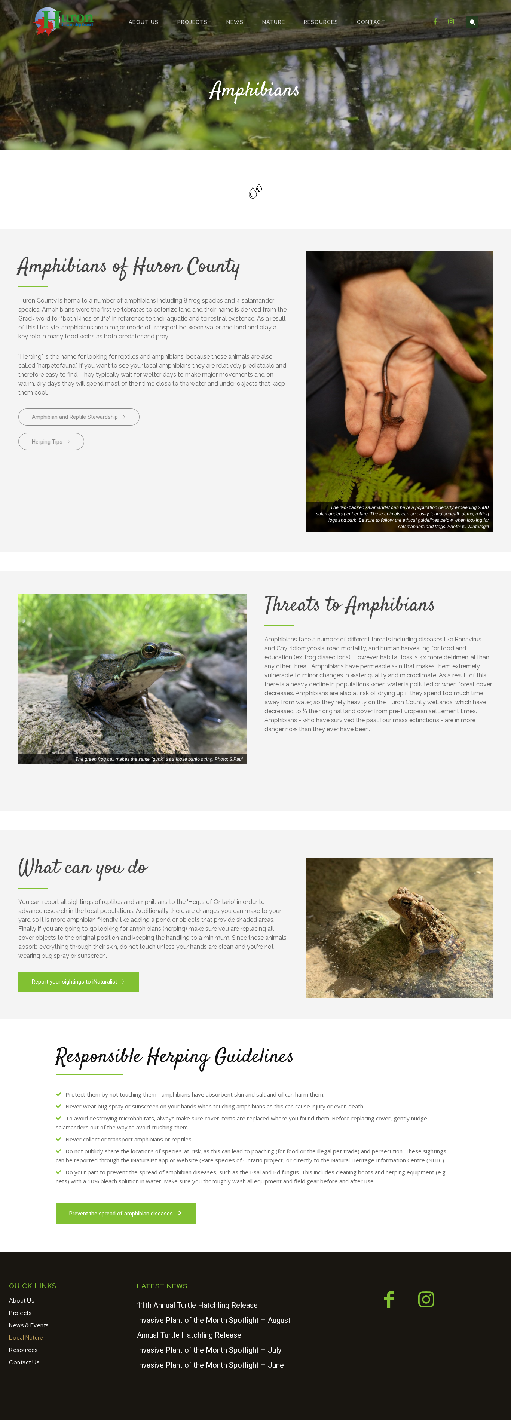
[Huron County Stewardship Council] (64, 22)
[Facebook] (435, 22)
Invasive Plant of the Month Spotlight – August (214, 1320)
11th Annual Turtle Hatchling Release (197, 1305)
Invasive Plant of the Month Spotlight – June (210, 1365)
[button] (472, 22)
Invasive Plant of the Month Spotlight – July (209, 1350)
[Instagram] (451, 22)
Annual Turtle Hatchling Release (189, 1335)
